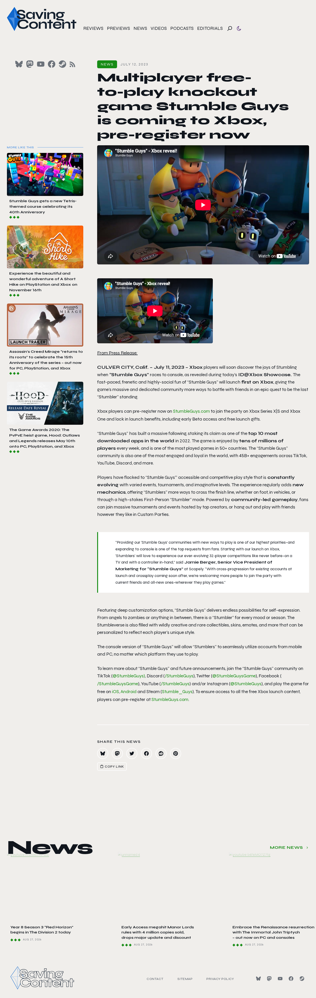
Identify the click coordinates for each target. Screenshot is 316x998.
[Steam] (302, 978)
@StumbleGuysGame (234, 676)
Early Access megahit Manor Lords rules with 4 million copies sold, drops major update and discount (157, 932)
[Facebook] (291, 978)
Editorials (210, 28)
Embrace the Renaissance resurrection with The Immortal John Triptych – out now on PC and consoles (273, 932)
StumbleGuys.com (191, 411)
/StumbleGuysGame (117, 684)
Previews (118, 28)
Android (128, 691)
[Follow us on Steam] (62, 64)
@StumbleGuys (245, 684)
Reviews (93, 28)
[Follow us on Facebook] (51, 64)
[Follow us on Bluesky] (19, 64)
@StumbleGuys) (129, 676)
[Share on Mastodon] (117, 753)
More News (286, 847)
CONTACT (155, 979)
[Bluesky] (258, 978)
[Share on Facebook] (146, 753)
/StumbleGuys (179, 676)
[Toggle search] (229, 28)
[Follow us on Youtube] (40, 64)
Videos (159, 28)
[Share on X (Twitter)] (131, 753)
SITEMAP (185, 979)
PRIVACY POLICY (220, 979)
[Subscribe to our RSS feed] (72, 64)
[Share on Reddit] (161, 753)
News (140, 28)
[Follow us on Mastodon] (30, 64)
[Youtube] (280, 978)
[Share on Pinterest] (175, 753)
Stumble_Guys (177, 691)
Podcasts (182, 28)
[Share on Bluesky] (102, 753)
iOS (115, 691)
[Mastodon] (269, 978)
